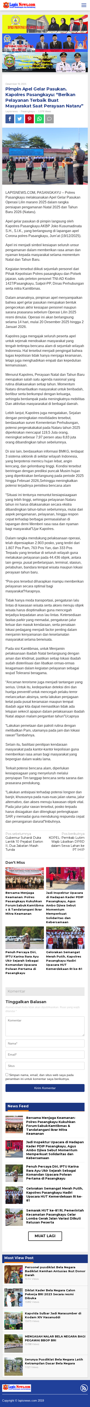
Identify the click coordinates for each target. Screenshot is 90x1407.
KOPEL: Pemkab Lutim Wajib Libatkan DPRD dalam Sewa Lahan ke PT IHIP (67, 842)
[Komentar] (49, 118)
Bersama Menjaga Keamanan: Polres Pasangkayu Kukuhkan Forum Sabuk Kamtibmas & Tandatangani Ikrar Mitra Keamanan (50, 1126)
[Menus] (84, 5)
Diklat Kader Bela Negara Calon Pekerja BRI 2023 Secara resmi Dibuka (50, 1294)
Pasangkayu (28, 111)
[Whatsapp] (39, 118)
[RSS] (83, 1389)
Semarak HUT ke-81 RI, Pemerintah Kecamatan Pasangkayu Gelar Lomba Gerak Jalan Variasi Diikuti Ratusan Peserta (55, 1216)
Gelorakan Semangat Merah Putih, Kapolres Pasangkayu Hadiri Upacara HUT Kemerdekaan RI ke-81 (64, 960)
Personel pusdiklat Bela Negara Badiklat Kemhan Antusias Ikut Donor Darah (55, 1271)
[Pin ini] (29, 118)
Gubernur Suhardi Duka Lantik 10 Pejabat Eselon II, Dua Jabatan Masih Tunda (24, 842)
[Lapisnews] (19, 6)
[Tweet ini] (19, 118)
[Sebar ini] (9, 118)
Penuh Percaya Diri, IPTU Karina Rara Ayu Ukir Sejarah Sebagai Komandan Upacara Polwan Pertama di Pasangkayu (52, 1172)
